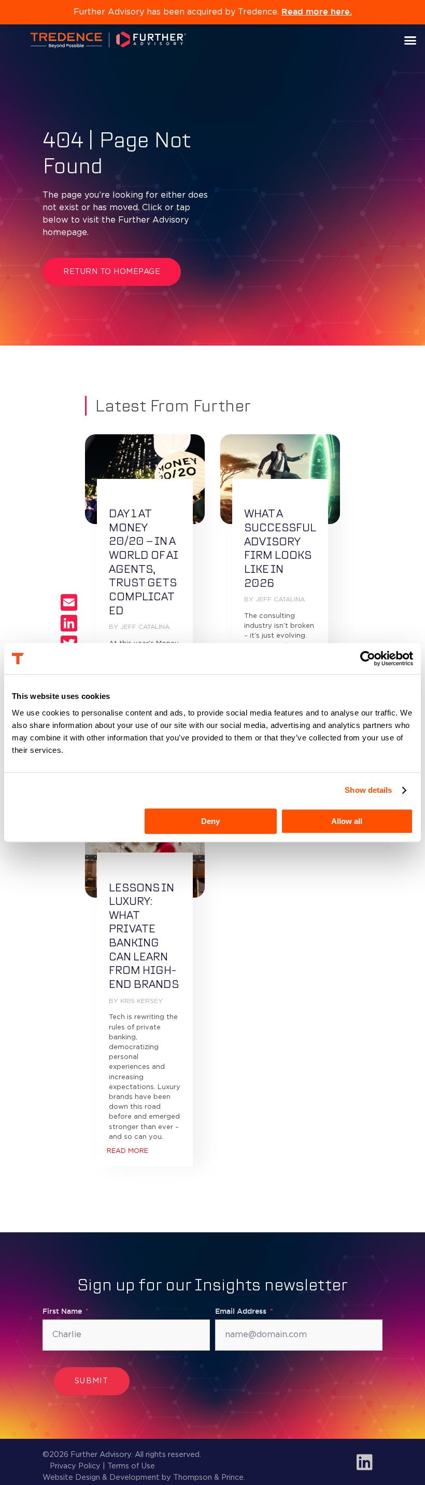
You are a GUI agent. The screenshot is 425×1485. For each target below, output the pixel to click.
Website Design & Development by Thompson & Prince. (143, 1477)
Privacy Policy (75, 1466)
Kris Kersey (141, 1001)
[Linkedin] (364, 1462)
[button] (410, 40)
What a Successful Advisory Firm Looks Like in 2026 (280, 548)
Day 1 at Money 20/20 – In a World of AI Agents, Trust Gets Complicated (143, 561)
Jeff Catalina (144, 627)
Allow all (346, 821)
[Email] (69, 602)
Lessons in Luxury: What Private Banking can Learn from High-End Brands (144, 936)
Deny (210, 821)
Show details (368, 790)
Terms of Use (131, 1466)
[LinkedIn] (69, 623)
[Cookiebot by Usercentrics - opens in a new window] (367, 658)
